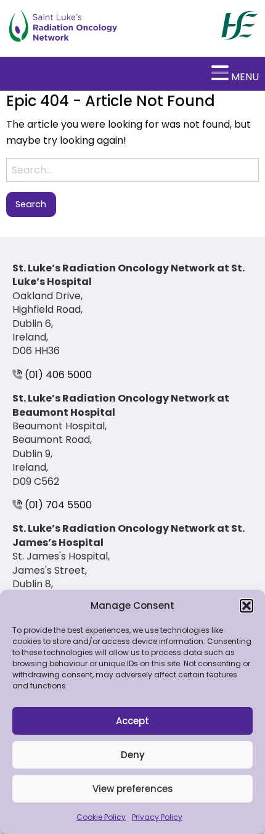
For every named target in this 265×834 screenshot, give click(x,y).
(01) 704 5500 (57, 505)
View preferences (132, 788)
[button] (246, 606)
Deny (133, 754)
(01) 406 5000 (57, 375)
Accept (132, 720)
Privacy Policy (157, 817)
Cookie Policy (101, 817)
